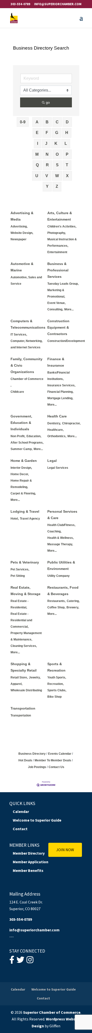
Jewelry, (34, 677)
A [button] (37, 122)
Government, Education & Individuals (21, 422)
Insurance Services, (61, 385)
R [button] (47, 165)
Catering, (73, 601)
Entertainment (57, 252)
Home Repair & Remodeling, (21, 484)
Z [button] (57, 186)
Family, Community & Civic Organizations (26, 365)
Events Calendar (59, 753)
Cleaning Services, (24, 646)
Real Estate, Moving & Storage (25, 590)
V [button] (46, 176)
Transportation (23, 708)
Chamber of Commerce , (27, 382)
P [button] (67, 154)
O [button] (57, 154)
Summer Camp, (21, 449)
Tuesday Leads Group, (63, 283)
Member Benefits (28, 870)
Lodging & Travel (25, 511)
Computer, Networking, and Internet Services (26, 344)
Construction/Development (66, 341)
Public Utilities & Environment (61, 565)
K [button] (55, 143)
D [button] (67, 122)
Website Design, (22, 233)
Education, (33, 436)
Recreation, (55, 684)
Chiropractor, (71, 423)
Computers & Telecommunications (28, 324)
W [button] (57, 176)
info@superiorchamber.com (34, 929)
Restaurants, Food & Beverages (63, 590)
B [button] (47, 122)
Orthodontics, (56, 436)
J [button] (46, 143)
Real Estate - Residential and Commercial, (21, 620)
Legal (52, 461)
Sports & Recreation (56, 667)
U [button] (36, 176)
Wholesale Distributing (26, 690)
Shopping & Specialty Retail (24, 667)
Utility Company (58, 576)
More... (69, 309)
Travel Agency (30, 518)
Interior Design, (21, 468)
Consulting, (55, 309)
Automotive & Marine (22, 267)
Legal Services (57, 468)
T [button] (67, 165)
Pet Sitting (18, 576)
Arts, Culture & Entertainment (59, 216)
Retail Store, (19, 677)
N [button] (47, 154)
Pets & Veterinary (25, 562)
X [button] (67, 176)
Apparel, (16, 684)
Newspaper (18, 239)
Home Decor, (20, 474)
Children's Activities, (61, 226)
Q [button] (37, 165)
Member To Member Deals (53, 760)
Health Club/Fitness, (61, 525)
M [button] (37, 154)
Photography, (56, 233)
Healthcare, (55, 430)
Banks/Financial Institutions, (58, 376)
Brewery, (72, 607)
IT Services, (19, 334)
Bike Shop (54, 696)
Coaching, (54, 531)
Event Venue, (56, 303)
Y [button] (47, 186)
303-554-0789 (20, 4)
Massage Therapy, (60, 544)
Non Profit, (18, 436)
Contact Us (56, 767)
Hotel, (15, 518)
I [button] (37, 143)
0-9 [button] (23, 122)
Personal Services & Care (62, 514)
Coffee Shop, (56, 607)
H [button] (66, 133)
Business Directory (32, 753)
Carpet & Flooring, (23, 493)
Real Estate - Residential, (19, 604)
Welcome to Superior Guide (37, 820)
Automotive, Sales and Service (26, 280)
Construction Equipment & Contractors (58, 327)
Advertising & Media (22, 216)
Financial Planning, (60, 392)
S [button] (57, 165)
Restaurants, (56, 601)
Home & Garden (24, 461)
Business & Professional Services (57, 270)
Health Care (57, 416)
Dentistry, (54, 423)
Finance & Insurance (55, 362)
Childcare (17, 392)
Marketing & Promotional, (56, 293)
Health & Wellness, (60, 538)
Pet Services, (20, 569)
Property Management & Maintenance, (26, 636)
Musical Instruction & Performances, (62, 242)
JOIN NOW (65, 849)
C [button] (57, 122)
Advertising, (19, 226)
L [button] (66, 143)
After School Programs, (27, 442)
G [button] (56, 133)
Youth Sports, (56, 677)
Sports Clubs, (56, 690)
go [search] (48, 102)
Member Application (30, 861)
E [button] (37, 133)
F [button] (47, 133)
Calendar (21, 811)
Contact (20, 828)
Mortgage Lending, (60, 398)
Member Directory (29, 853)
